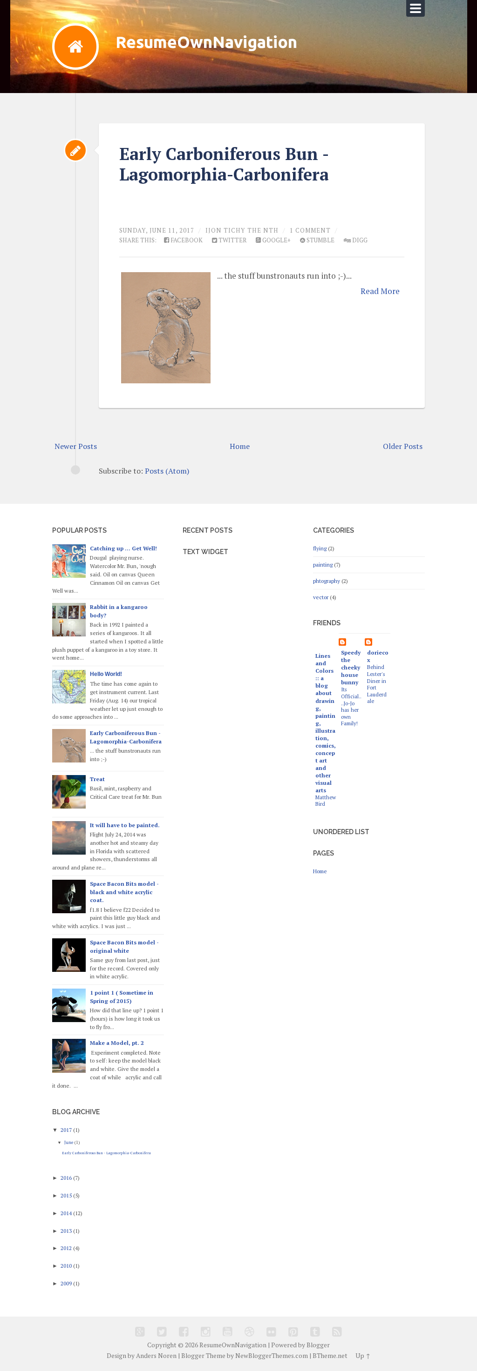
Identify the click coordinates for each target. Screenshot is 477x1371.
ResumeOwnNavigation (206, 42)
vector (320, 597)
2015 (67, 1195)
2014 (67, 1213)
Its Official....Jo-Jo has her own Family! (351, 706)
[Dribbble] (249, 1331)
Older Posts (402, 446)
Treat (97, 779)
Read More (380, 291)
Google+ (276, 240)
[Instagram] (206, 1331)
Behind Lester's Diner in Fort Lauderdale (377, 683)
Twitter (231, 240)
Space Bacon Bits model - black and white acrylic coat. (124, 892)
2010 (67, 1265)
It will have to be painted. (125, 825)
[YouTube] (227, 1331)
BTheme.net (330, 1355)
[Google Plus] (140, 1331)
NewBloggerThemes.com (271, 1355)
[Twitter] (162, 1331)
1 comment (310, 230)
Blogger (318, 1345)
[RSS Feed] (337, 1331)
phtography (326, 580)
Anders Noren (156, 1355)
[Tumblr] (315, 1331)
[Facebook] (184, 1331)
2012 (67, 1247)
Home (240, 446)
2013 (67, 1230)
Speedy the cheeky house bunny (351, 667)
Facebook (186, 240)
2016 (67, 1177)
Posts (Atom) (167, 471)
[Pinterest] (293, 1331)
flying (320, 548)
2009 (67, 1283)
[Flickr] (271, 1331)
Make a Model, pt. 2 (117, 1042)
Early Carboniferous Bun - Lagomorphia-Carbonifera (224, 164)
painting (323, 564)
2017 (67, 1129)
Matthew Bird (325, 801)
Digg (359, 240)
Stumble (319, 240)
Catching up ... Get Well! (123, 548)
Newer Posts (76, 446)
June (69, 1142)
